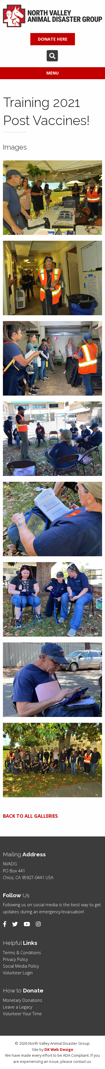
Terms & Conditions (22, 952)
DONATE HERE (52, 39)
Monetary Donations (22, 1000)
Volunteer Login (18, 973)
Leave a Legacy (17, 1007)
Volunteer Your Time (22, 1013)
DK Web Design (58, 1049)
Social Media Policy (21, 966)
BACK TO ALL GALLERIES (30, 816)
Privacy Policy (15, 959)
